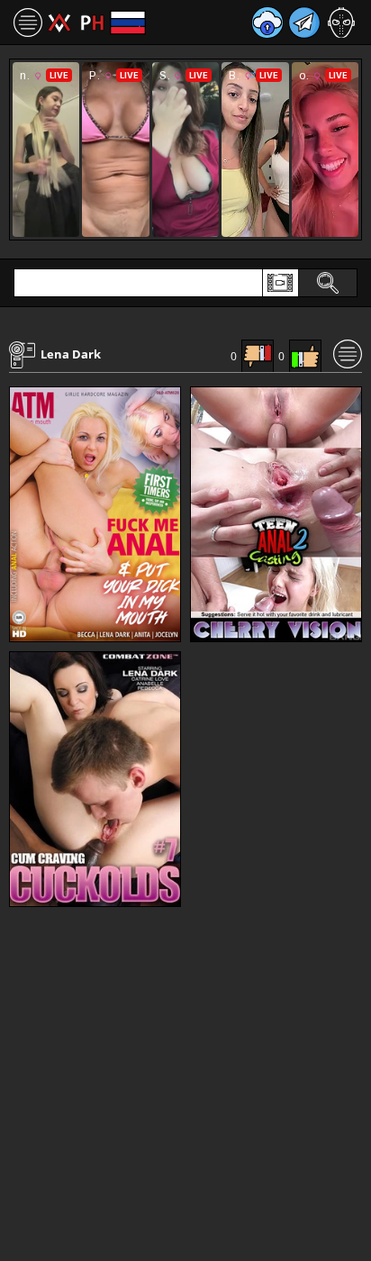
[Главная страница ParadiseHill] (76, 22)
